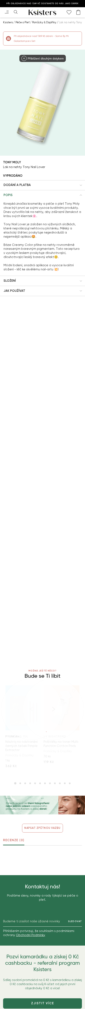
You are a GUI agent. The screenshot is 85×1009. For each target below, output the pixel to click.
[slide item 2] (20, 783)
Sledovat (75, 921)
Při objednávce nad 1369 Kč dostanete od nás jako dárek (42, 3)
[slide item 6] (40, 783)
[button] (42, 185)
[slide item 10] (59, 783)
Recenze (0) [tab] (13, 840)
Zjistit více (42, 1003)
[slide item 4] (30, 783)
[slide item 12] (69, 783)
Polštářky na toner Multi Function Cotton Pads (61, 744)
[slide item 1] (15, 783)
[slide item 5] (35, 783)
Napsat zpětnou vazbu (42, 827)
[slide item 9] (54, 783)
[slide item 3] (25, 783)
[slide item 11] (64, 783)
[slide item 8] (49, 783)
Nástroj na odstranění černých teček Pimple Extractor (21, 746)
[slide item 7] (45, 783)
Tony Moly (12, 162)
